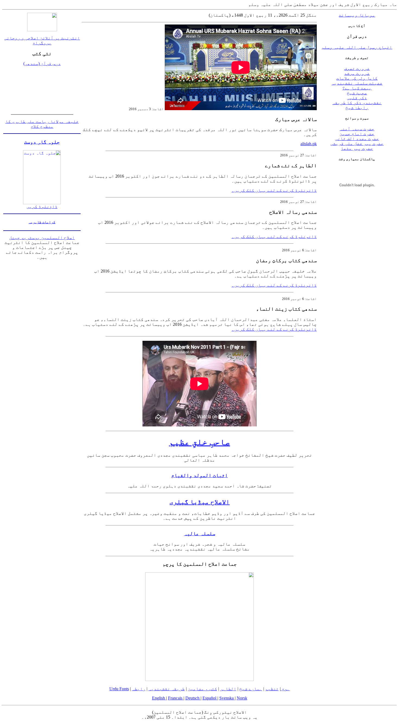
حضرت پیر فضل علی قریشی (357, 143)
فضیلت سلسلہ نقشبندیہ (356, 83)
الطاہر (228, 688)
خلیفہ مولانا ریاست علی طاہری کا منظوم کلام (42, 124)
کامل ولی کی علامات (357, 78)
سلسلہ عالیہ (199, 533)
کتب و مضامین (202, 688)
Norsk (242, 698)
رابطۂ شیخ (357, 107)
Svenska (227, 698)
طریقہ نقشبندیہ (166, 688)
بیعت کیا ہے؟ (357, 88)
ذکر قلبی (357, 97)
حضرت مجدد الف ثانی (357, 138)
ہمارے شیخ (250, 688)
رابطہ (138, 688)
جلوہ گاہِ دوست (42, 142)
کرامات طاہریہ (41, 222)
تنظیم (272, 688)
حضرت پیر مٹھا (357, 148)
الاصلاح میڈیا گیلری (199, 501)
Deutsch (193, 698)
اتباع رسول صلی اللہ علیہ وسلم (357, 47)
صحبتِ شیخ (357, 93)
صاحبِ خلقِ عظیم (199, 442)
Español (209, 698)
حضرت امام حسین (357, 133)
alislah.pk (308, 143)
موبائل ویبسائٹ (357, 15)
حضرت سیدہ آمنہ (357, 128)
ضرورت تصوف (357, 68)
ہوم (285, 688)
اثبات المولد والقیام (199, 475)
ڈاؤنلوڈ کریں (42, 206)
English (159, 698)
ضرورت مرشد (357, 73)
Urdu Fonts (119, 688)
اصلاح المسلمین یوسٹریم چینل (42, 237)
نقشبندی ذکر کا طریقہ (357, 102)
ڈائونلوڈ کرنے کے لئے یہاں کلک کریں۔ (274, 190)
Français (175, 698)
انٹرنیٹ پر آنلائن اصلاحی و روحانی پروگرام (42, 40)
